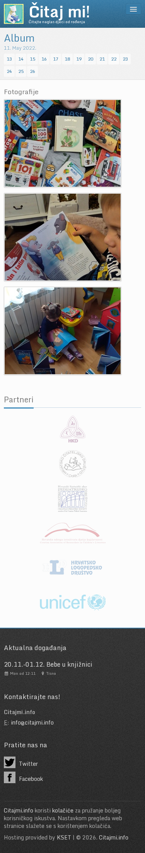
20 (90, 58)
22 (113, 58)
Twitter (27, 763)
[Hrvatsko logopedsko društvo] (72, 567)
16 (44, 58)
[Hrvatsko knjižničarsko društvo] (72, 429)
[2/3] (62, 236)
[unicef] (72, 602)
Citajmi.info (18, 810)
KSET (64, 837)
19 (79, 58)
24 (9, 71)
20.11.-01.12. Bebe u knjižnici (48, 664)
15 (32, 58)
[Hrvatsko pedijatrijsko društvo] (72, 498)
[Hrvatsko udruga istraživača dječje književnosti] (72, 533)
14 (21, 58)
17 (55, 58)
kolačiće (62, 810)
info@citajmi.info (32, 722)
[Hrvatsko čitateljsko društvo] (72, 463)
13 (9, 58)
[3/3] (62, 330)
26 (32, 71)
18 (67, 58)
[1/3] (62, 142)
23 (125, 58)
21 (102, 58)
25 (21, 71)
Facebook (30, 778)
